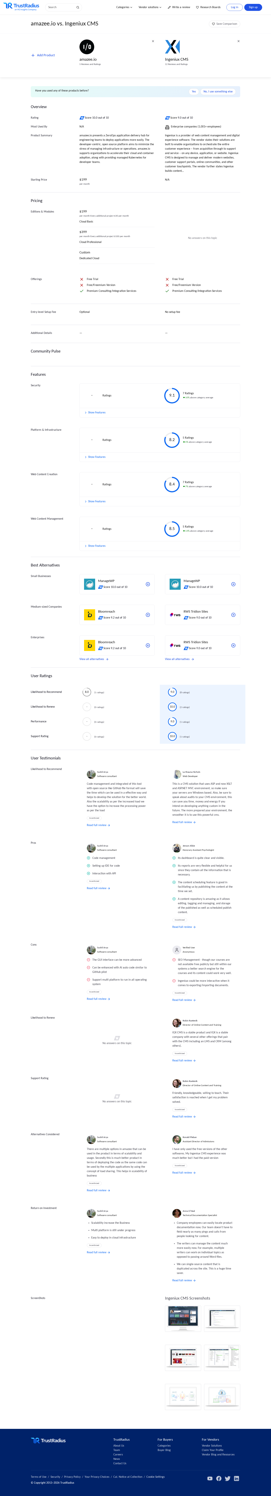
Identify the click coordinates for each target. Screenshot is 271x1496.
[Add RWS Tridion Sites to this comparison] (233, 615)
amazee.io (88, 60)
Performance (38, 721)
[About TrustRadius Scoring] (82, 118)
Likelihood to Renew (43, 706)
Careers (118, 1454)
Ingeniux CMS (176, 60)
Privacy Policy (72, 1477)
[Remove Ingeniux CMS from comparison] (238, 41)
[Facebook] (219, 1478)
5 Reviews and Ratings (90, 64)
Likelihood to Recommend (46, 692)
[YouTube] (210, 1478)
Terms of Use (38, 1477)
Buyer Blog (164, 1450)
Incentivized (94, 818)
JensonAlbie (189, 846)
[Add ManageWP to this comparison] (148, 584)
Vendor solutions (148, 7)
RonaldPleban (190, 1137)
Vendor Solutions (212, 1445)
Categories (122, 7)
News (116, 1459)
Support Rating (39, 736)
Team (116, 1450)
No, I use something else (218, 91)
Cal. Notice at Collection (127, 1477)
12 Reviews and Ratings (176, 64)
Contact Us (119, 1463)
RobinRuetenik (190, 1021)
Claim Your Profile (212, 1450)
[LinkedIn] (236, 1478)
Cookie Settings (155, 1477)
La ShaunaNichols (191, 772)
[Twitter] (228, 1478)
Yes (194, 91)
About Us (118, 1445)
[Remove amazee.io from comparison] (153, 41)
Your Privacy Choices (97, 1477)
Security (55, 1477)
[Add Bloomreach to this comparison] (148, 615)
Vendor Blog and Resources (218, 1454)
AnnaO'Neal (189, 1211)
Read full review (96, 825)
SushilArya (102, 772)
